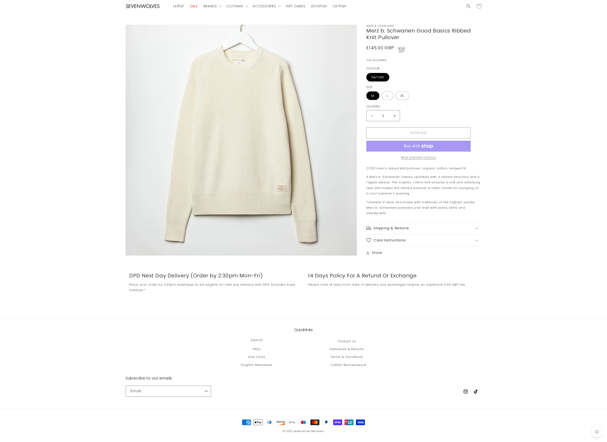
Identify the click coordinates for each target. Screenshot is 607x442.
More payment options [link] (418, 157)
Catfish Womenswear (349, 365)
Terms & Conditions (346, 357)
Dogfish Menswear (256, 365)
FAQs (257, 349)
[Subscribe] (205, 391)
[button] (212, 6)
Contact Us (347, 341)
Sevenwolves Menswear (309, 431)
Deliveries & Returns (347, 349)
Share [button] (377, 252)
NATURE (377, 77)
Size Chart (256, 357)
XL (402, 96)
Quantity (373, 106)
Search (257, 340)
